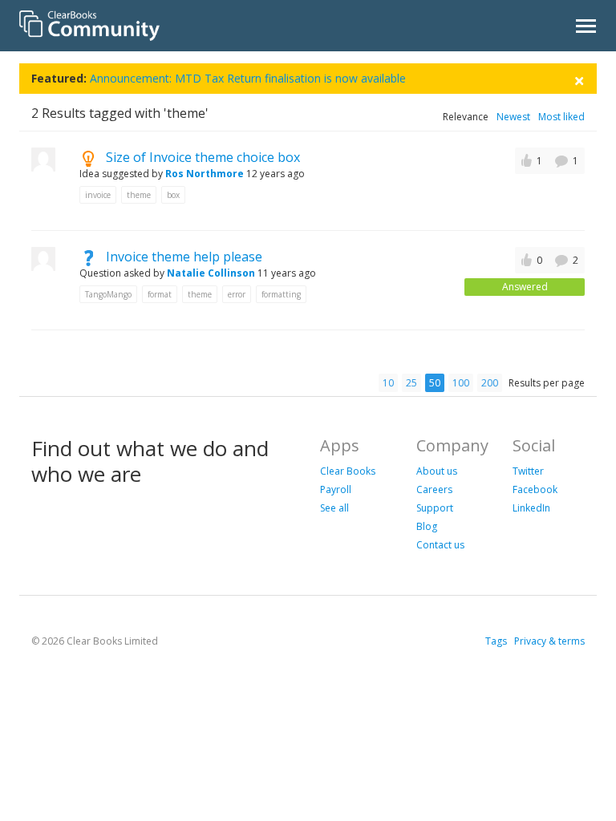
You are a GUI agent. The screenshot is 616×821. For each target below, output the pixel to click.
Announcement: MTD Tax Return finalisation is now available (248, 78)
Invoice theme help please (184, 256)
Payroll (335, 489)
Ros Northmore (204, 173)
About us (436, 471)
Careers (434, 489)
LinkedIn (531, 508)
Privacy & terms (549, 641)
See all (334, 508)
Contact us (440, 545)
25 (411, 383)
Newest (513, 116)
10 (388, 383)
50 (434, 383)
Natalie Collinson (211, 273)
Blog (426, 526)
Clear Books (347, 471)
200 (489, 383)
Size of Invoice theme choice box (203, 157)
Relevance (465, 116)
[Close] (579, 79)
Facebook (535, 489)
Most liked (561, 116)
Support (434, 508)
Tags (496, 641)
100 (460, 383)
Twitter (528, 471)
